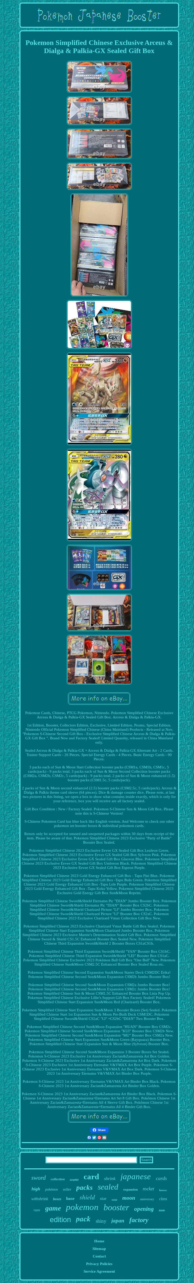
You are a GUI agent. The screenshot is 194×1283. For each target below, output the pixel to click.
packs (84, 1187)
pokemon (82, 1207)
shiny (101, 1221)
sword (38, 1177)
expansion (130, 1189)
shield (87, 1197)
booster (116, 1207)
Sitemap (99, 1249)
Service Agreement (99, 1271)
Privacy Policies (99, 1264)
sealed (108, 1186)
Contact (99, 1256)
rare (37, 1210)
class (163, 1199)
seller (67, 1189)
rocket (148, 1188)
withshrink (39, 1199)
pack (83, 1218)
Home (99, 1241)
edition (60, 1220)
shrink (109, 1178)
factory (139, 1220)
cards (161, 1178)
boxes (57, 1199)
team (162, 1210)
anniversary (147, 1199)
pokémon (51, 1189)
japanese (135, 1176)
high (36, 1188)
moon (128, 1198)
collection (58, 1179)
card (91, 1176)
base (70, 1198)
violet (114, 1199)
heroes (163, 1190)
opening (144, 1209)
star (103, 1198)
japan (117, 1221)
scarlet (74, 1179)
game (53, 1208)
